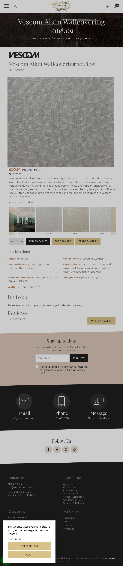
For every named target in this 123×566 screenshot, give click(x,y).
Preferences (29, 546)
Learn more (15, 539)
